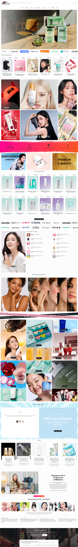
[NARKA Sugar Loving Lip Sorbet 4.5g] (45, 65)
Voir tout (75, 231)
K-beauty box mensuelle (63, 518)
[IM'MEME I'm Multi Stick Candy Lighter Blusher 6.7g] (70, 65)
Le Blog (35, 532)
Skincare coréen (23, 518)
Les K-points (27, 532)
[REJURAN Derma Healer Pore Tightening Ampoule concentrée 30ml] (58, 204)
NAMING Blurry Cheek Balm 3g (35, 234)
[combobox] (42, 3)
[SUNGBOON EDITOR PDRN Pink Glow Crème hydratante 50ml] (19, 66)
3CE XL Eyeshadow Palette (60, 255)
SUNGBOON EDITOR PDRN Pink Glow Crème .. (63, 234)
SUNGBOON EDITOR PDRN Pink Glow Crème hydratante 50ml (20, 75)
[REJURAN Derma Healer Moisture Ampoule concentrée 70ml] (70, 183)
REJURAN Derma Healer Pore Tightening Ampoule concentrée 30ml (58, 213)
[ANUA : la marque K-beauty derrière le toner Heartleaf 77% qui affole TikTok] (70, 451)
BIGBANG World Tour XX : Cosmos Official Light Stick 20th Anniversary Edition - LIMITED (7, 74)
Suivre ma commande (50, 532)
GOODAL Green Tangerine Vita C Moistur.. (37, 255)
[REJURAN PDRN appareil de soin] (70, 204)
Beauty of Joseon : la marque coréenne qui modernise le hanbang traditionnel (54, 460)
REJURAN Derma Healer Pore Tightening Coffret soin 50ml (45, 213)
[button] (74, 30)
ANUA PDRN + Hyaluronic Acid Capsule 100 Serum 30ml (58, 74)
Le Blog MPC (65, 521)
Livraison (40, 532)
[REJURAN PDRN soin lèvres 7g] (32, 204)
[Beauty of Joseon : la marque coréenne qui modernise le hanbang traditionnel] (54, 451)
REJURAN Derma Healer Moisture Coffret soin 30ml (33, 192)
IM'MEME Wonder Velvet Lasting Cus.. (36, 247)
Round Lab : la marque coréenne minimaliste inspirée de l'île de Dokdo (39, 459)
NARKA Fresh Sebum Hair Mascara (61, 251)
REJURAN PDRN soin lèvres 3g (7, 191)
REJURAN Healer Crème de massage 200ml (20, 213)
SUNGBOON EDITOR (16, 58)
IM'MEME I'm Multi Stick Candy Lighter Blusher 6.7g (70, 74)
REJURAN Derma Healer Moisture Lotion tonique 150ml (7, 213)
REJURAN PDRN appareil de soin (71, 213)
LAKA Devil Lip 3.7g (59, 238)
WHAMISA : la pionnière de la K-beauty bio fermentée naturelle (23, 459)
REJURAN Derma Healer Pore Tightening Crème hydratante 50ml (45, 191)
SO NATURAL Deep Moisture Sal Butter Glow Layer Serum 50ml (32, 74)
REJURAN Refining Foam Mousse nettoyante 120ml (58, 192)
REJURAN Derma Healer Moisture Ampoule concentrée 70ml (71, 192)
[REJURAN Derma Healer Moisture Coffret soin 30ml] (32, 183)
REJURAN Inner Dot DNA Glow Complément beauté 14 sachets (20, 192)
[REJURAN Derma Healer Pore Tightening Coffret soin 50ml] (45, 204)
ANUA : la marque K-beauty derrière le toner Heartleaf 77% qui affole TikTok (70, 460)
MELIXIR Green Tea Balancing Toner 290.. (62, 247)
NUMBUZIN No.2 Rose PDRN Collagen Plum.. (37, 251)
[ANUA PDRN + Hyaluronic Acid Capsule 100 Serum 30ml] (58, 65)
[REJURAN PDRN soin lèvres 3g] (7, 183)
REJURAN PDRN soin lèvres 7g (32, 213)
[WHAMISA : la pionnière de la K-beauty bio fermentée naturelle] (24, 451)
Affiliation (31, 532)
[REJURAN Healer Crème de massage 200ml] (19, 204)
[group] (39, 29)
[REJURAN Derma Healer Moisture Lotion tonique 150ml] (7, 204)
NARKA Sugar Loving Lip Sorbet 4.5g (45, 74)
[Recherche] (71, 3)
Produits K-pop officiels (44, 518)
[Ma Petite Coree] (6, 3)
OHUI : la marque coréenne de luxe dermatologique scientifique (8, 460)
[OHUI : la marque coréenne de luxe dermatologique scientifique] (8, 451)
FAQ (37, 532)
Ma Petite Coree (39, 530)
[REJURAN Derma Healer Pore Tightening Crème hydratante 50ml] (45, 183)
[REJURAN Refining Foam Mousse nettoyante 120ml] (58, 183)
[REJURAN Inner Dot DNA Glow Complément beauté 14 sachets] (19, 183)
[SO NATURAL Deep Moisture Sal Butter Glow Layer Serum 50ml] (32, 65)
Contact (44, 532)
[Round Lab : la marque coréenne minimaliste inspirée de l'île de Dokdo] (39, 451)
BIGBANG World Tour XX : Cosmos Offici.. (36, 238)
